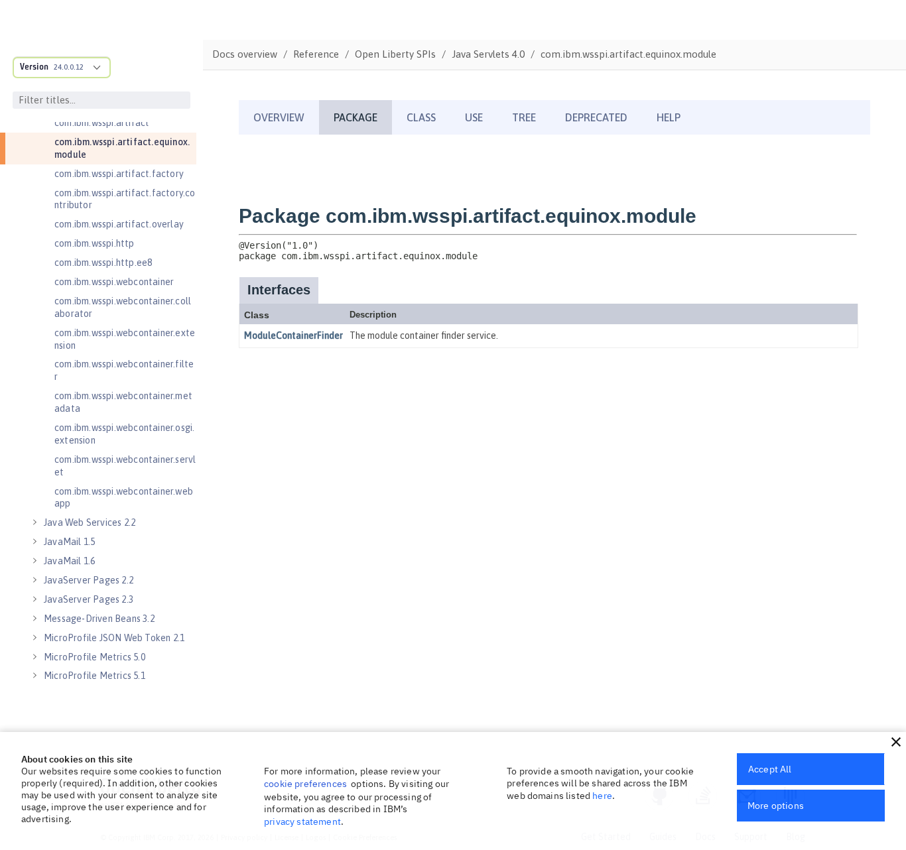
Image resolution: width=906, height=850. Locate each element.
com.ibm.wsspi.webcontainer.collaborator (122, 307)
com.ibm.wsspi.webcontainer (114, 281)
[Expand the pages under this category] (34, 522)
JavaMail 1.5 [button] (69, 541)
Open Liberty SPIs (395, 54)
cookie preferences (305, 784)
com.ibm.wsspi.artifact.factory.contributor (125, 199)
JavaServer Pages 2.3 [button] (88, 599)
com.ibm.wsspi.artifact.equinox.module (122, 148)
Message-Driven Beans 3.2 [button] (99, 618)
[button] (896, 742)
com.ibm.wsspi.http (94, 243)
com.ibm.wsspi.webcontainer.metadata (123, 402)
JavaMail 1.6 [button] (69, 561)
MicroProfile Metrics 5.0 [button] (94, 657)
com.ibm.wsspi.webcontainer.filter (124, 370)
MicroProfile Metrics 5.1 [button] (94, 675)
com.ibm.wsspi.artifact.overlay (119, 224)
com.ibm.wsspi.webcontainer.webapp (123, 497)
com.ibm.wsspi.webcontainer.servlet (125, 465)
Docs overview (244, 54)
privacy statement (302, 821)
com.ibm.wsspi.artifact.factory (119, 173)
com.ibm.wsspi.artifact (101, 122)
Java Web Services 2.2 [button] (89, 522)
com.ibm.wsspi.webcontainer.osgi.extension (124, 434)
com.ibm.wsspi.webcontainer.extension (124, 339)
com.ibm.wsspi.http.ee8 (103, 262)
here (602, 796)
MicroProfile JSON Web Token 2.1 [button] (114, 638)
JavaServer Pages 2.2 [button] (88, 580)
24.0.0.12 (69, 67)
